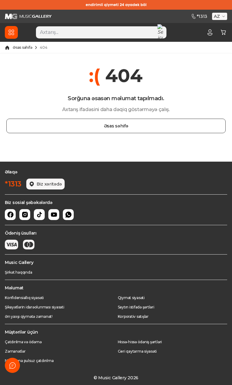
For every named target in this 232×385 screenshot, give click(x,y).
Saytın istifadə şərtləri (136, 307)
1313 (202, 16)
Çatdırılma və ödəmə (23, 342)
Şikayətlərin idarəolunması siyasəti (34, 307)
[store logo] (28, 16)
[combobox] (101, 32)
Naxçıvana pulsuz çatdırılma (29, 360)
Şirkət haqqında (18, 272)
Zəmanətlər (15, 351)
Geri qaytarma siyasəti (137, 351)
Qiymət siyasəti (131, 297)
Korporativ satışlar (133, 316)
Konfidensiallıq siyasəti (24, 297)
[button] (220, 16)
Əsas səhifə (22, 47)
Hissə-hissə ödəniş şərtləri (140, 342)
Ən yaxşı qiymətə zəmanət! (29, 316)
